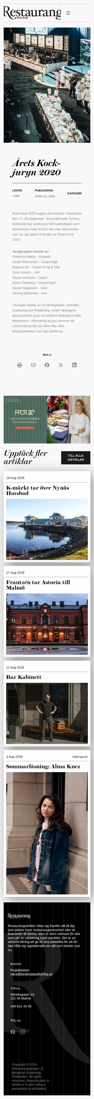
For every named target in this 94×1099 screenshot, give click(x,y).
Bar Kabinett (24, 677)
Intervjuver (80, 757)
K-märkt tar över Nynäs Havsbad (37, 491)
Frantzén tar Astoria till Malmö (38, 585)
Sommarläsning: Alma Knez (43, 766)
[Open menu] (68, 13)
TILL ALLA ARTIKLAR (76, 457)
